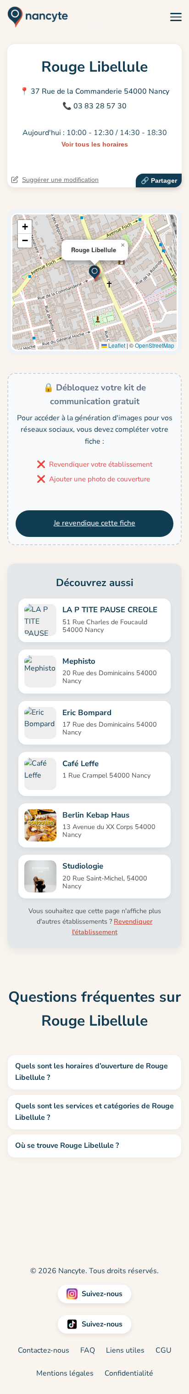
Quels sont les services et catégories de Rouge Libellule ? (94, 1112)
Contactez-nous (43, 1350)
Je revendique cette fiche (94, 523)
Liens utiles (125, 1350)
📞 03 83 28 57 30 (94, 106)
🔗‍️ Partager (159, 180)
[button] (94, 272)
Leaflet (116, 345)
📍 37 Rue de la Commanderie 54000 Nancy (94, 91)
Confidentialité (129, 1373)
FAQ (87, 1350)
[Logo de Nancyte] (34, 17)
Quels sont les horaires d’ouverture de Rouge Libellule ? (91, 1072)
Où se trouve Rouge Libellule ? (67, 1145)
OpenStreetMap (154, 345)
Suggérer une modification (60, 179)
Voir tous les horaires (94, 144)
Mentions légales (65, 1373)
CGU (164, 1350)
